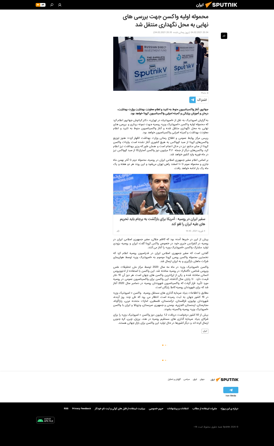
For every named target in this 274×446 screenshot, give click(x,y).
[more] (118, 231)
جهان (202, 379)
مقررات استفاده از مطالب (204, 408)
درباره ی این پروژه (229, 408)
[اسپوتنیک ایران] (222, 9)
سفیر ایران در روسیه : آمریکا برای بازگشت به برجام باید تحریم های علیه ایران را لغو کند (162, 222)
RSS (66, 408)
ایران (205, 331)
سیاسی (187, 379)
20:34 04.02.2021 (199, 33)
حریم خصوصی (156, 408)
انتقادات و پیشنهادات (178, 408)
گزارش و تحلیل (174, 379)
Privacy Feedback (81, 408)
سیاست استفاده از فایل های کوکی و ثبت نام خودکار (120, 408)
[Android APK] (45, 421)
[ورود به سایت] (60, 5)
